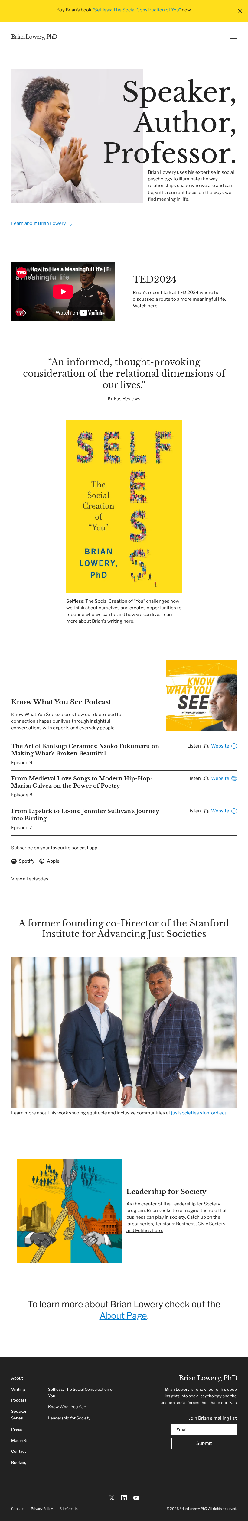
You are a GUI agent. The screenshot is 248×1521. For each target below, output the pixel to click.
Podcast (18, 1400)
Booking (19, 1462)
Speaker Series (19, 1414)
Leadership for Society (69, 1418)
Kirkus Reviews (124, 398)
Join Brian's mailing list (213, 1418)
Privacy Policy (42, 1508)
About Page (123, 1315)
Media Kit (20, 1440)
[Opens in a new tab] (111, 1497)
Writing (18, 1389)
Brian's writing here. (113, 621)
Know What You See (67, 1407)
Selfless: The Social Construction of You (81, 1392)
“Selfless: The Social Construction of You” (136, 10)
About (17, 1378)
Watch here (145, 306)
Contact (18, 1451)
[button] (240, 11)
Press (16, 1429)
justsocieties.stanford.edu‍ (199, 1113)
